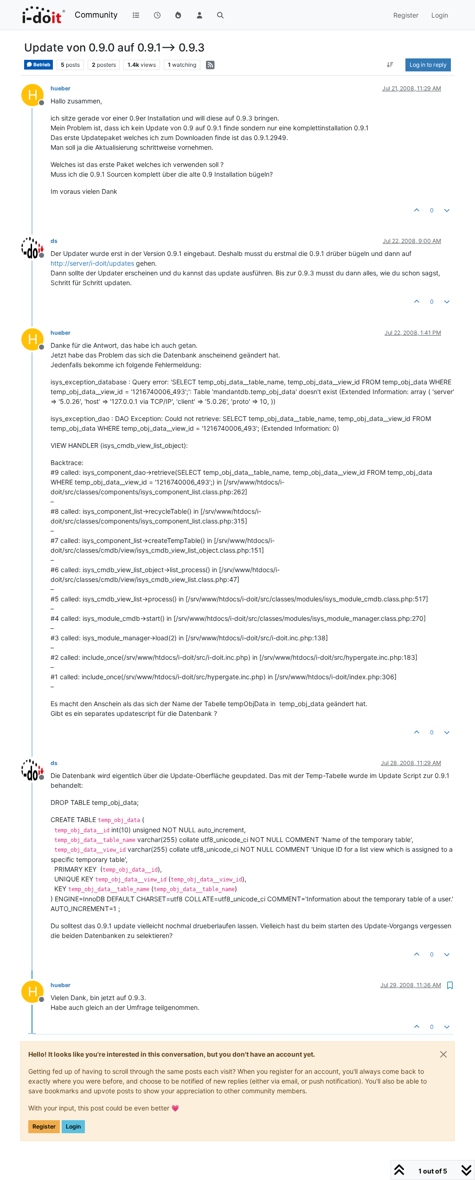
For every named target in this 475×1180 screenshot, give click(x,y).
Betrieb (41, 65)
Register (44, 1126)
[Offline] (36, 247)
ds (54, 240)
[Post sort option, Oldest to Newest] (390, 64)
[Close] (443, 1054)
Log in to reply (428, 64)
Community (96, 14)
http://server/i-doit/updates (92, 263)
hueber (61, 88)
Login (73, 1126)
